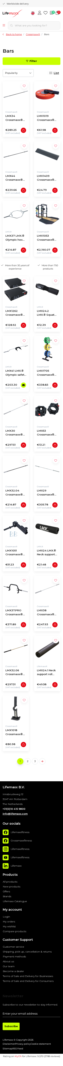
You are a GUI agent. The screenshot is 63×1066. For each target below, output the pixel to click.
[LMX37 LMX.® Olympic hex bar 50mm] (16, 214)
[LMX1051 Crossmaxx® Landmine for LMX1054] (16, 529)
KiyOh (18, 1056)
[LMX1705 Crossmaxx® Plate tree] (47, 349)
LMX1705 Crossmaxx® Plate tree (45, 373)
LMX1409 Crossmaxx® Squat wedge (46, 178)
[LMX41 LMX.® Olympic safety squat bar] (16, 349)
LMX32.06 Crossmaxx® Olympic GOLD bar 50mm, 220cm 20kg (15, 673)
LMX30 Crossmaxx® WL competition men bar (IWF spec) (14, 433)
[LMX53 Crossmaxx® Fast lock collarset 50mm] (47, 409)
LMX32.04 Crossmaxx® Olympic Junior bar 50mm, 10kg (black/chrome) (15, 493)
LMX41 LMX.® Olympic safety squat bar (15, 373)
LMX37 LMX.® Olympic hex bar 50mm (14, 238)
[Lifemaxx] (6, 866)
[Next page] (42, 761)
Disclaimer (9, 1044)
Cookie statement (41, 1044)
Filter (33, 61)
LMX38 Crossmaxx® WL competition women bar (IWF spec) (45, 613)
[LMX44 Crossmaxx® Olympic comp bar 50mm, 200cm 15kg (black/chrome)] (16, 154)
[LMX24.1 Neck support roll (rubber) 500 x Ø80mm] (47, 649)
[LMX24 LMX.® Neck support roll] (47, 529)
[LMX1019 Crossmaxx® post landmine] (47, 94)
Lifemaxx (16, 865)
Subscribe (11, 1026)
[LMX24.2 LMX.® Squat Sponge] (47, 289)
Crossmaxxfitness (21, 840)
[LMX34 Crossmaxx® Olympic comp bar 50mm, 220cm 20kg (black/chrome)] (16, 94)
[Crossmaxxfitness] (6, 841)
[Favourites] (45, 13)
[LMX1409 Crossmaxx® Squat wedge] (47, 154)
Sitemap (7, 1048)
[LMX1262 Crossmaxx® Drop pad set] (16, 289)
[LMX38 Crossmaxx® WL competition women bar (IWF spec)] (47, 589)
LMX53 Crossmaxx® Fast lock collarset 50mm (45, 433)
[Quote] (51, 13)
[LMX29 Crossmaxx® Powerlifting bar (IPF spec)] (47, 469)
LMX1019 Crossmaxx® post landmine (47, 118)
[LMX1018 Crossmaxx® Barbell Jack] (16, 708)
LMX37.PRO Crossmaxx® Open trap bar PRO (14, 613)
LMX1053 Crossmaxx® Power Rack (45, 238)
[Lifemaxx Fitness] (18, 14)
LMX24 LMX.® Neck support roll (46, 553)
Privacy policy (23, 1044)
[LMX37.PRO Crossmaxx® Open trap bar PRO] (16, 589)
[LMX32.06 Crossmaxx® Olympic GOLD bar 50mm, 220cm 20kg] (16, 649)
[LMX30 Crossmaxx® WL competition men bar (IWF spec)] (16, 409)
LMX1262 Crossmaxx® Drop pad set (14, 313)
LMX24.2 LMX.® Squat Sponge (45, 313)
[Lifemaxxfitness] (6, 832)
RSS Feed (17, 1048)
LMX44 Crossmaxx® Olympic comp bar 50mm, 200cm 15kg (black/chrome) (15, 178)
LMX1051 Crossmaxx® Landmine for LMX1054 (14, 553)
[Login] (40, 13)
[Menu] (4, 25)
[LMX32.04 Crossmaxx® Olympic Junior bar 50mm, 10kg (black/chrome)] (16, 469)
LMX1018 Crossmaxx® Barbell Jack (14, 732)
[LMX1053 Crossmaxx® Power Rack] (47, 214)
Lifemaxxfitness (20, 832)
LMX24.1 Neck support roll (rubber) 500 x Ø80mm (46, 673)
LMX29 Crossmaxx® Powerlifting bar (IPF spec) (46, 493)
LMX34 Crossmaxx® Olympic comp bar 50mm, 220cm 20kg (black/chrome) (15, 118)
